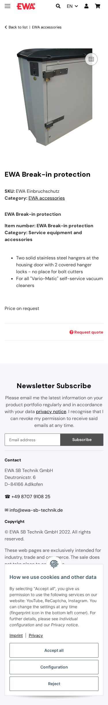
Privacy (36, 635)
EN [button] (70, 6)
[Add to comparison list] (91, 59)
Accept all (54, 650)
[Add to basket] (9, 45)
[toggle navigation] (7, 3)
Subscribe (82, 439)
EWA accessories (47, 198)
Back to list (18, 27)
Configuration (54, 666)
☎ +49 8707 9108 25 (27, 497)
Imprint (16, 635)
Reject (54, 683)
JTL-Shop (64, 698)
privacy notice (51, 412)
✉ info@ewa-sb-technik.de (34, 510)
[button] (58, 6)
